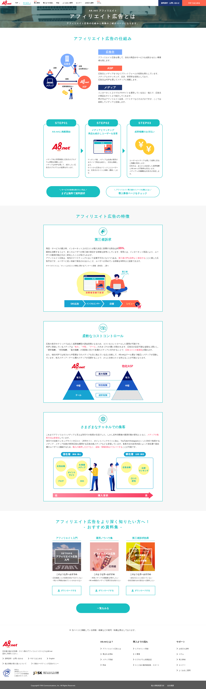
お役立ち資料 (89, 3)
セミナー (79, 3)
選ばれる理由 (108, 654)
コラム (99, 3)
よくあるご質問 (68, 3)
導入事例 (37, 3)
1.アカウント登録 (141, 649)
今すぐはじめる (194, 3)
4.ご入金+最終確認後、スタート (147, 665)
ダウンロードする (68, 590)
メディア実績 (108, 659)
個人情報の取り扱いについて (15, 664)
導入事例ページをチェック (133, 192)
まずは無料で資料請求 (73, 192)
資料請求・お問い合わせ (170, 3)
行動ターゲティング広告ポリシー (46, 664)
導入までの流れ (48, 3)
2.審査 (137, 654)
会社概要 (170, 685)
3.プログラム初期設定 (143, 659)
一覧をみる (103, 608)
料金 (57, 3)
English (52, 658)
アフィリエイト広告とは (112, 649)
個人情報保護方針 (157, 685)
